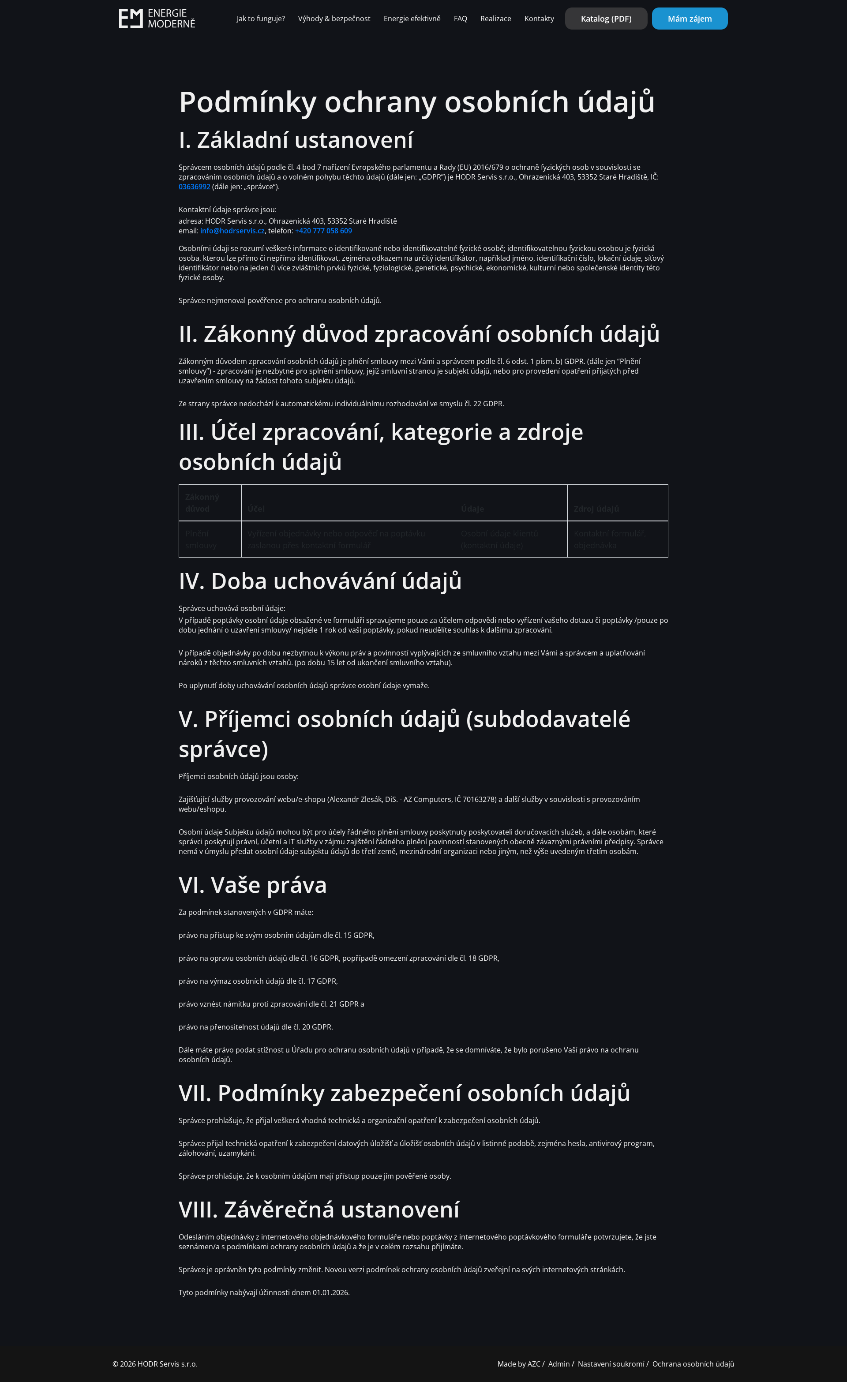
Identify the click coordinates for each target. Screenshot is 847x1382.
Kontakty (539, 18)
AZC (534, 1364)
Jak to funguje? (261, 18)
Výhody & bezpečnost (334, 18)
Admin (559, 1364)
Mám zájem (690, 18)
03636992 (194, 186)
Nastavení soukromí (611, 1364)
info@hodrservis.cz (232, 231)
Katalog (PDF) (606, 18)
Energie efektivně (412, 18)
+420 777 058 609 (323, 231)
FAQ (460, 18)
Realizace (495, 18)
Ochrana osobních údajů (693, 1364)
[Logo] (157, 18)
